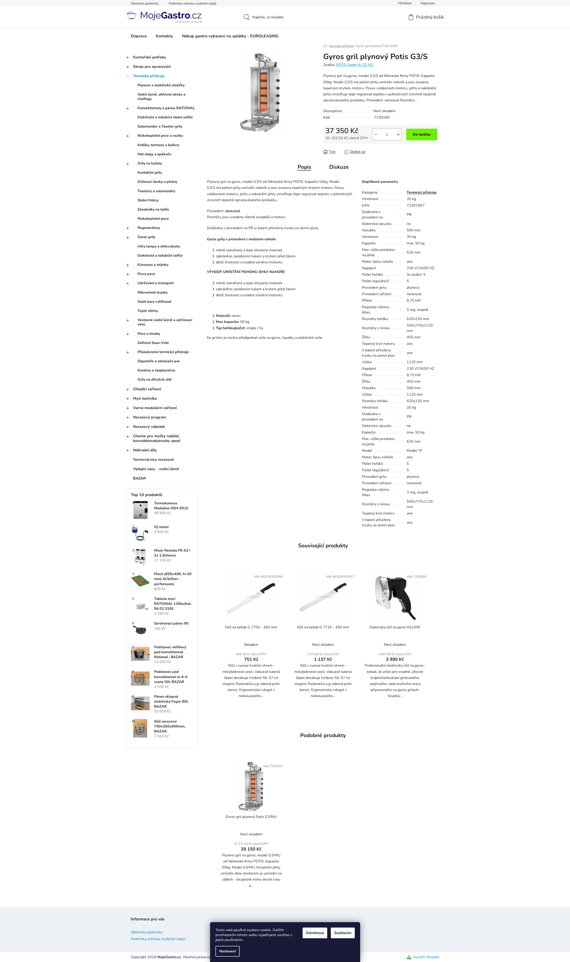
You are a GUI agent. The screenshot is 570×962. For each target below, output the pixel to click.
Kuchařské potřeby (149, 57)
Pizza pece (146, 273)
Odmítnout (315, 932)
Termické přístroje (148, 76)
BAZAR (139, 478)
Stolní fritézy (148, 200)
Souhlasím (342, 932)
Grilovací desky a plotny (157, 181)
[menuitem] (138, 36)
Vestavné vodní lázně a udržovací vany (165, 322)
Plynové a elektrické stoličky (161, 85)
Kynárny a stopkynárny (156, 370)
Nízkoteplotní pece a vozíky (160, 135)
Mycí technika (145, 398)
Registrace (428, 3)
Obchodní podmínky (145, 3)
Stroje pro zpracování (152, 66)
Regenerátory (149, 227)
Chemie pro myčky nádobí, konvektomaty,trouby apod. (157, 438)
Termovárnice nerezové (153, 459)
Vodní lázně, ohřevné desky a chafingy (161, 96)
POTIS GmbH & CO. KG (354, 64)
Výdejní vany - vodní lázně (156, 468)
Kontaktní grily (150, 172)
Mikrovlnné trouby (153, 292)
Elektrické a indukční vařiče (160, 255)
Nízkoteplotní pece (153, 218)
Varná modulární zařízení (155, 407)
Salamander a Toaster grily (160, 126)
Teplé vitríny (148, 310)
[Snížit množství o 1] (375, 134)
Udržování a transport (156, 283)
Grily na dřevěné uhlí (155, 379)
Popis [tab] (304, 167)
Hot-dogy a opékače (154, 154)
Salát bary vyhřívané (154, 301)
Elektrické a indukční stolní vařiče (165, 117)
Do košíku (422, 134)
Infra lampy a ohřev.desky (159, 246)
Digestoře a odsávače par (159, 361)
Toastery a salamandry (156, 191)
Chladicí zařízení (147, 389)
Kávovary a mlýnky (153, 264)
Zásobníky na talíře (153, 209)
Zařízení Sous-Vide (153, 342)
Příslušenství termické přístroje (163, 352)
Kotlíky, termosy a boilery (158, 145)
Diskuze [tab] (339, 167)
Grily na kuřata (150, 163)
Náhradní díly (145, 450)
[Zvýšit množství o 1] (398, 134)
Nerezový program (149, 417)
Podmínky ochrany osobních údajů (192, 3)
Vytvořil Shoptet (426, 957)
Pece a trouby (149, 333)
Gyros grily (146, 237)
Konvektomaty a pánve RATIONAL (166, 108)
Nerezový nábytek (149, 426)
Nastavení (227, 951)
